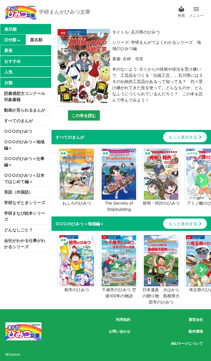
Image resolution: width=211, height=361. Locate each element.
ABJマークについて (187, 343)
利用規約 (123, 319)
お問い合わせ (119, 331)
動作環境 (196, 331)
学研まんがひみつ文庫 (64, 12)
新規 (8, 50)
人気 (8, 71)
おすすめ (12, 61)
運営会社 (196, 319)
